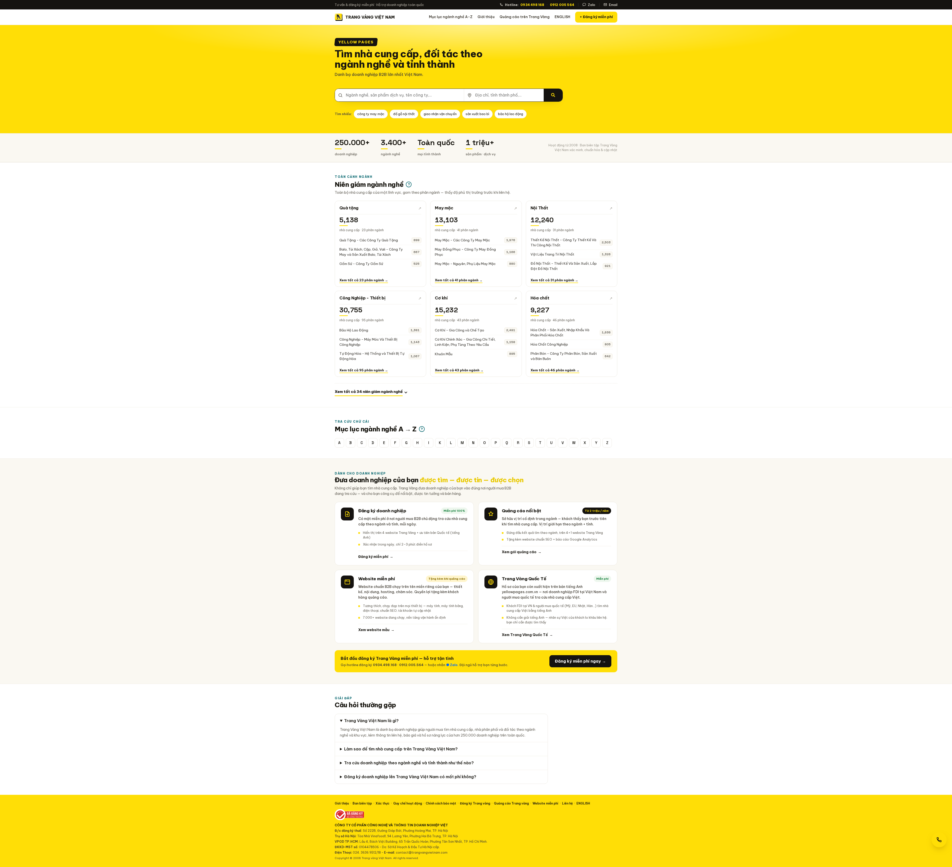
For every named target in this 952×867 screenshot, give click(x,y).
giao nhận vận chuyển (440, 114)
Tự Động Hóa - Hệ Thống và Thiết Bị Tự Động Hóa (371, 356)
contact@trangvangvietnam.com (421, 852)
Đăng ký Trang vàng (475, 803)
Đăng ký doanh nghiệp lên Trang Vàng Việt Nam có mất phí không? (410, 776)
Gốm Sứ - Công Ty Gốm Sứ (361, 263)
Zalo (591, 5)
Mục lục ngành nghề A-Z (451, 17)
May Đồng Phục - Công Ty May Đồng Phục (465, 252)
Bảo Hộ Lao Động (353, 330)
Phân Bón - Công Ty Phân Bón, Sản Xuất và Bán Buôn (564, 356)
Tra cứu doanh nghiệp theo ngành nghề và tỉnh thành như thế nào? (409, 762)
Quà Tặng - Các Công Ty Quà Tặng (368, 240)
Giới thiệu (486, 17)
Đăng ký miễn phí (375, 556)
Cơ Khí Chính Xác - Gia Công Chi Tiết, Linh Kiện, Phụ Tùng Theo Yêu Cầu (465, 342)
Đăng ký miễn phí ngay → (580, 661)
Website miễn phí (545, 803)
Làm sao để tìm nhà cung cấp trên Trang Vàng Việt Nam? (401, 748)
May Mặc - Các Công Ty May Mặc (462, 240)
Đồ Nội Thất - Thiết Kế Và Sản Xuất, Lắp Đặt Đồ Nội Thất (564, 266)
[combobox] (399, 95)
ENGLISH (562, 17)
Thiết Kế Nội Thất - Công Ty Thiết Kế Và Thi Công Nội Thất (563, 242)
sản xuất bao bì (477, 114)
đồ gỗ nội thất (404, 114)
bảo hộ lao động (510, 114)
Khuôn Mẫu (443, 354)
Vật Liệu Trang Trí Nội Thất (552, 254)
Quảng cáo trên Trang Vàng (525, 17)
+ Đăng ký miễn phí (596, 17)
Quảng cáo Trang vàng (511, 803)
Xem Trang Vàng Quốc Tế (527, 635)
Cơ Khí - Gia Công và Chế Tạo (459, 330)
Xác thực (382, 803)
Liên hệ (567, 803)
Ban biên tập (362, 803)
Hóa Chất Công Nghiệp (549, 344)
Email (613, 5)
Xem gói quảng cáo (521, 552)
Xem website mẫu (376, 630)
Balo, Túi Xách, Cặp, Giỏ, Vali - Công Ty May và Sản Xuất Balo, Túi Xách (371, 252)
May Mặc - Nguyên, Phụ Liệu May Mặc (465, 263)
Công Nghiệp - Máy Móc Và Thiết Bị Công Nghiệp (368, 342)
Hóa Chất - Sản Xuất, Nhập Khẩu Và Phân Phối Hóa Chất (560, 332)
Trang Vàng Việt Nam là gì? (371, 720)
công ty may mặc (370, 114)
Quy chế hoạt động (407, 803)
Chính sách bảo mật (441, 803)
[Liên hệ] (939, 839)
